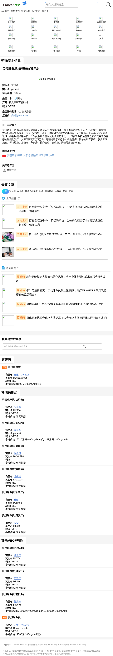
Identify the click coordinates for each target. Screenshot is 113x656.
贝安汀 (17, 523)
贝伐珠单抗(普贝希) (13, 422)
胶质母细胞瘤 (31, 155)
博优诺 (17, 476)
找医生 (45, 11)
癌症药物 (25, 11)
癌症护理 (36, 11)
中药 (79, 51)
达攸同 (17, 453)
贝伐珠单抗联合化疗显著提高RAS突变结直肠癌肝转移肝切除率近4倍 (66, 317)
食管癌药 (11, 39)
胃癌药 (34, 30)
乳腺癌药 (11, 22)
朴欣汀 (17, 499)
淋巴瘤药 (79, 39)
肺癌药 (34, 22)
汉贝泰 (17, 407)
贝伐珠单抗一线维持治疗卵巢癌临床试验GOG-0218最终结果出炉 (64, 304)
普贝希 (17, 430)
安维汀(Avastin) (19, 115)
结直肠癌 (43, 155)
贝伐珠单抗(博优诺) (13, 469)
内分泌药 (56, 51)
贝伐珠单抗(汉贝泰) (13, 399)
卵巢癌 (18, 155)
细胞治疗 (101, 51)
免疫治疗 (11, 51)
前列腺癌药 (101, 22)
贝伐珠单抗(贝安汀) (13, 515)
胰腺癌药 (79, 30)
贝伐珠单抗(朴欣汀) (13, 492)
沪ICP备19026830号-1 (49, 644)
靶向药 (34, 51)
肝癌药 (56, 22)
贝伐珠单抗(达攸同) (13, 445)
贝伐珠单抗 (14, 367)
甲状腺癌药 (56, 30)
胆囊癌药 (11, 30)
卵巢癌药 (79, 22)
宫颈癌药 (34, 39)
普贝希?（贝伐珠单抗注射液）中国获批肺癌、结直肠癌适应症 (65, 234)
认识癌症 (5, 11)
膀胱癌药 (101, 30)
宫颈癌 (10, 155)
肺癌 (51, 155)
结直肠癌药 (56, 39)
